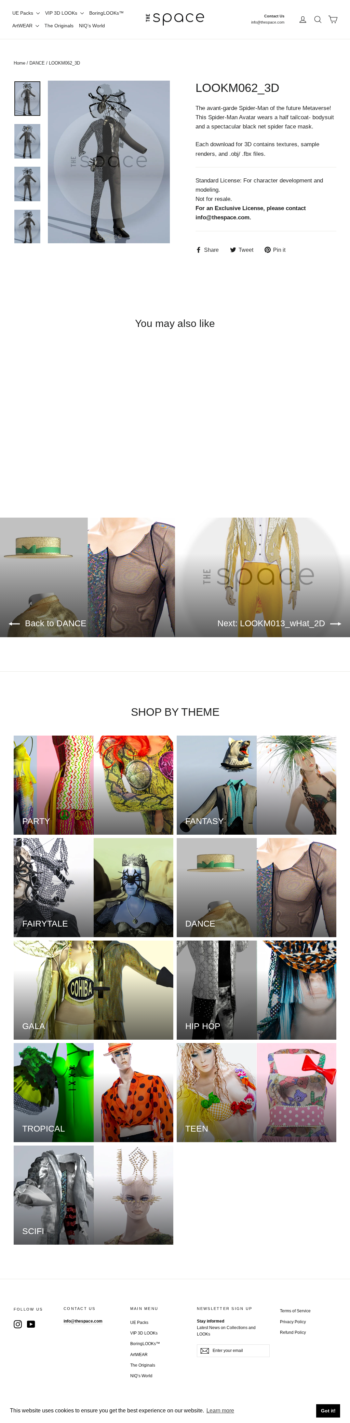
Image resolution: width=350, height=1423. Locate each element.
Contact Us (274, 16)
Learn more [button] (220, 1410)
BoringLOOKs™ (106, 13)
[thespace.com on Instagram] (18, 1323)
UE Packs (23, 13)
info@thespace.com (267, 22)
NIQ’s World (92, 25)
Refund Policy (293, 1332)
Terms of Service (295, 1311)
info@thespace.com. (223, 217)
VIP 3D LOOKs (62, 13)
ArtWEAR (23, 25)
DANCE (37, 63)
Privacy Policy (293, 1321)
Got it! (328, 1410)
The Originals (58, 25)
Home (19, 63)
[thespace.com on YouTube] (31, 1323)
